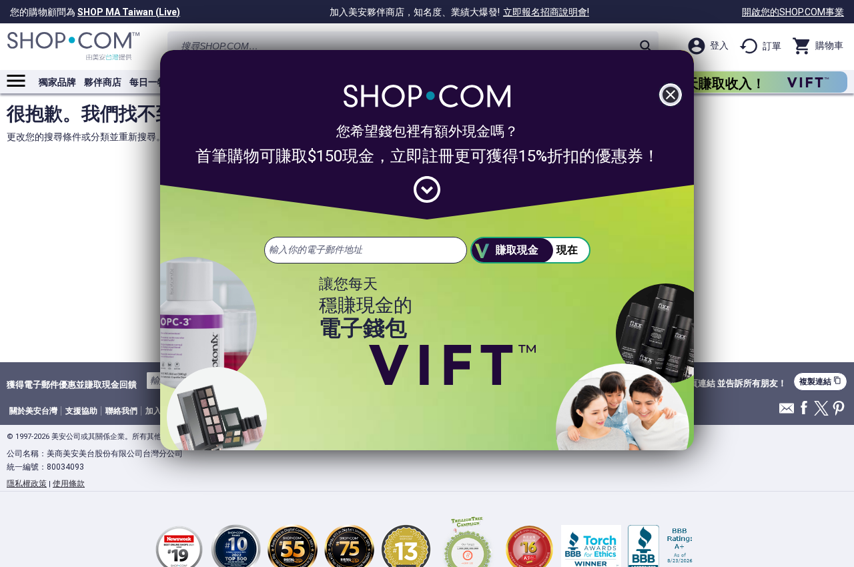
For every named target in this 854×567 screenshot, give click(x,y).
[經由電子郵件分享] (786, 412)
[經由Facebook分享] (804, 408)
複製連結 (820, 381)
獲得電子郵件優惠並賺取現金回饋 (72, 384)
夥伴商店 (102, 82)
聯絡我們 (121, 411)
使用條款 (69, 483)
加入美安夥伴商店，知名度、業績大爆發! (459, 12)
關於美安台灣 (33, 411)
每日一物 (148, 82)
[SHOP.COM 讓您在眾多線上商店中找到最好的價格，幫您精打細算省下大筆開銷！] (73, 46)
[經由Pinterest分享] (838, 409)
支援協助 (81, 411)
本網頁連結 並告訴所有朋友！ (729, 383)
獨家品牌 (57, 82)
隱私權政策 (27, 483)
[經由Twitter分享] (821, 409)
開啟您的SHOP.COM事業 (793, 12)
